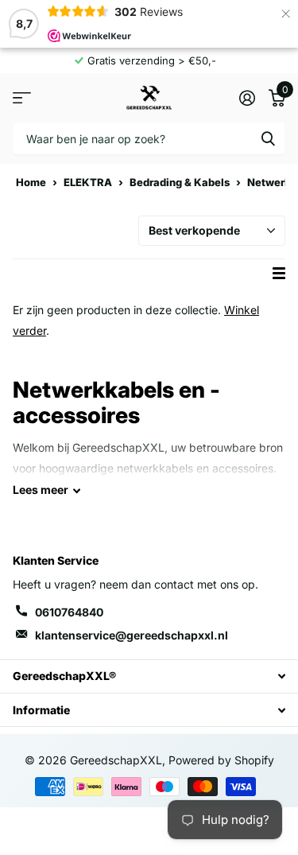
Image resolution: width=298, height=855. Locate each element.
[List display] (279, 273)
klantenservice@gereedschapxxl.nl (131, 635)
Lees (40, 489)
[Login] (246, 98)
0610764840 (69, 612)
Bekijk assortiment (22, 97)
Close (149, 676)
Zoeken (267, 138)
